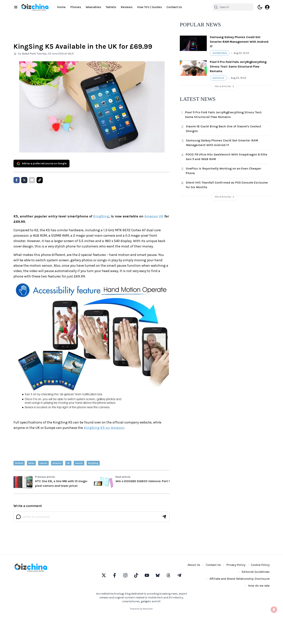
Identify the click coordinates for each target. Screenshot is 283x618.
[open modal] (267, 7)
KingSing (101, 216)
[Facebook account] (114, 575)
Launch (79, 463)
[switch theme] (260, 7)
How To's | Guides (149, 7)
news (31, 463)
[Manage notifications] (274, 609)
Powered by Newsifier (141, 608)
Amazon (151, 216)
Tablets (111, 7)
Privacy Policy (235, 565)
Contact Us (174, 7)
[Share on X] (24, 180)
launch (43, 463)
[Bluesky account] (157, 575)
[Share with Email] (32, 180)
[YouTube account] (147, 575)
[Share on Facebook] (16, 180)
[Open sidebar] (15, 7)
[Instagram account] (125, 575)
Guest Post (29, 53)
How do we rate (259, 585)
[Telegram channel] (179, 575)
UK (161, 216)
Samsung (219, 53)
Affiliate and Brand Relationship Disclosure (239, 578)
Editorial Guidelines (256, 572)
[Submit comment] (164, 516)
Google (218, 78)
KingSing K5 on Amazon (104, 428)
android (19, 463)
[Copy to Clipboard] (40, 180)
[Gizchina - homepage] (34, 7)
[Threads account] (168, 575)
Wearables (93, 7)
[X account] (103, 575)
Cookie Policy (260, 565)
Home (61, 7)
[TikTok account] (136, 575)
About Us (194, 565)
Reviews (126, 7)
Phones (75, 7)
